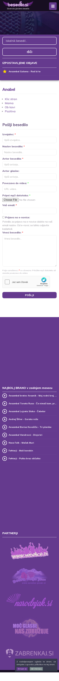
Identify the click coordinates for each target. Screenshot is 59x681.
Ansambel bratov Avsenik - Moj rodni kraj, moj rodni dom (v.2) (33, 395)
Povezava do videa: (15, 183)
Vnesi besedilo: (12, 232)
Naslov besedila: (13, 146)
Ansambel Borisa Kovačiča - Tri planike (30, 427)
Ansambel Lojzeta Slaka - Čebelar (27, 411)
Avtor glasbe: (10, 170)
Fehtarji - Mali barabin (21, 450)
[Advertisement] (29, 354)
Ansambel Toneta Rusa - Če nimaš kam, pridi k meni (33, 403)
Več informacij (36, 669)
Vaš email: (9, 205)
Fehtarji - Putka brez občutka (24, 458)
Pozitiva (10, 111)
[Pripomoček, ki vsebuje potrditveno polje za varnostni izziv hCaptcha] (26, 282)
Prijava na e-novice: (17, 217)
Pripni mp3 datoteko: (16, 195)
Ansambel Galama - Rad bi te (24, 71)
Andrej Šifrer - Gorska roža (23, 419)
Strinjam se (22, 669)
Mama (9, 103)
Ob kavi (10, 107)
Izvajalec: (9, 134)
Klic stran (11, 99)
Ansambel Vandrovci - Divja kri (25, 434)
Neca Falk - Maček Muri (21, 442)
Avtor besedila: (12, 158)
